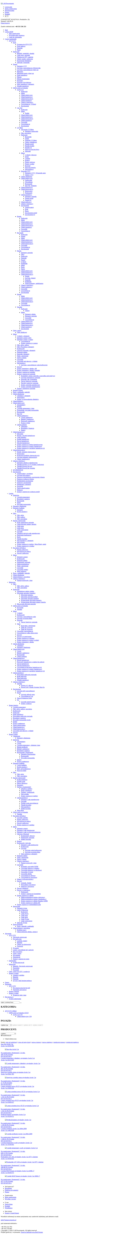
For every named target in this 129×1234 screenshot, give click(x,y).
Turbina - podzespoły (27, 792)
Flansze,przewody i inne (24, 580)
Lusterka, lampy (22, 941)
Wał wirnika (21, 542)
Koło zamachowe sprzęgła (25, 522)
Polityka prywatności (11, 1190)
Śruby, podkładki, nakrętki (21, 392)
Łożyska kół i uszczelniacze (26, 691)
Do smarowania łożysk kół (21, 988)
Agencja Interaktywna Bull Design (32, 1232)
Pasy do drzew (17, 952)
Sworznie (20, 486)
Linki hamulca (21, 437)
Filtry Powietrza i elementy (25, 347)
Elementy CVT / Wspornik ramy (35, 173)
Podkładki (24, 263)
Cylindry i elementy (23, 336)
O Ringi (23, 262)
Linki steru (20, 528)
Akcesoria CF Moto (27, 129)
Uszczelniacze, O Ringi (28, 104)
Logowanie (8, 7)
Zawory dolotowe (22, 888)
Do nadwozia (17, 939)
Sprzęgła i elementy (23, 354)
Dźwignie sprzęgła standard (30, 598)
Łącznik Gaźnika (22, 818)
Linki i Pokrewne (22, 910)
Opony (7, 982)
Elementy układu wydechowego (27, 463)
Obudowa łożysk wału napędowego (28, 533)
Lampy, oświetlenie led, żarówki (23, 950)
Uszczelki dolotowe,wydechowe (31, 870)
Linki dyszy (25, 913)
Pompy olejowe (30, 162)
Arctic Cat (20, 90)
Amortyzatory (29, 207)
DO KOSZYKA (6, 1056)
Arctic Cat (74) (17, 1014)
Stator (19, 502)
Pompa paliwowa (22, 550)
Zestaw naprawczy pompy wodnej (28, 640)
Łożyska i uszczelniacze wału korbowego (34, 365)
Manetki (19, 942)
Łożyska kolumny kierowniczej (27, 457)
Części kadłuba (22, 765)
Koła (14, 42)
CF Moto (20, 128)
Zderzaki (28, 151)
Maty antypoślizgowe (24, 769)
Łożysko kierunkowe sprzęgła (30, 377)
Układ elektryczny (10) (24, 1016)
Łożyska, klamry (30, 278)
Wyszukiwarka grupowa (16, 35)
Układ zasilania (22, 425)
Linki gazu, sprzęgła (23, 55)
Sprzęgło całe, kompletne (29, 379)
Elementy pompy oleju (24, 338)
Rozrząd (27, 166)
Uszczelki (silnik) (22, 569)
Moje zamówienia (10, 1197)
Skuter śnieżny (13, 705)
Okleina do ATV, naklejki (25, 57)
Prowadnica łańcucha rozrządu (26, 674)
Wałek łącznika (26, 808)
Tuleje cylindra (21, 358)
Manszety (20, 71)
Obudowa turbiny (26, 789)
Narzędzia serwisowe (20, 990)
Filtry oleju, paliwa (23, 345)
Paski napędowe (22, 75)
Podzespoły (28, 193)
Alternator (24, 426)
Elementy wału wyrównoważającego (29, 832)
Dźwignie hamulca (27, 595)
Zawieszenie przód (31, 213)
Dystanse (16, 948)
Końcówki (24, 912)
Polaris (19, 251)
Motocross (12, 582)
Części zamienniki (10, 39)
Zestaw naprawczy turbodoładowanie (29, 904)
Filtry (22, 254)
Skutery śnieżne (14, 991)
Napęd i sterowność (19, 521)
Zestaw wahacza (26, 703)
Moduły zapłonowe (23, 653)
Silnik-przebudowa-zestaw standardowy (33, 899)
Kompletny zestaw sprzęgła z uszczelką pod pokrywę (38, 376)
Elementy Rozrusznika (28, 754)
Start (6, 30)
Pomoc (7, 12)
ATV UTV (12, 935)
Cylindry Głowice (30, 155)
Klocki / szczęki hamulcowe (26, 435)
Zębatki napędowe (23, 86)
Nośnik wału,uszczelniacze (29, 803)
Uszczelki (24, 122)
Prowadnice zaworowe (28, 885)
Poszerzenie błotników (24, 61)
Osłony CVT (29, 175)
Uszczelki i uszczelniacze (25, 631)
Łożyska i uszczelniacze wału (26, 617)
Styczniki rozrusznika (24, 504)
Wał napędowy (26, 807)
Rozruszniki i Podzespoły (25, 752)
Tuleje (23, 269)
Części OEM (9, 32)
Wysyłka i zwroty (10, 1199)
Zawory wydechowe (23, 890)
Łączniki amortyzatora (28, 702)
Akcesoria (8, 933)
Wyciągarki (16, 955)
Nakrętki (19, 48)
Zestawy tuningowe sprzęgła (26, 388)
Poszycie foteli (21, 770)
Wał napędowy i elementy (25, 540)
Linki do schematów (15, 37)
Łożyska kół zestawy (23, 475)
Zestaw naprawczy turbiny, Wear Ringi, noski (31, 544)
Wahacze (20, 490)
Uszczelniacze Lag (27, 696)
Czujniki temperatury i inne (25, 408)
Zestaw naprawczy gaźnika (25, 638)
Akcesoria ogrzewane (20, 937)
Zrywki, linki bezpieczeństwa (22, 980)
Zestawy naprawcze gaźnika (26, 372)
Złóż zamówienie (14, 33)
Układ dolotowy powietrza (21, 577)
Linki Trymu (25, 919)
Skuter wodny (13, 734)
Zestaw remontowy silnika (25, 642)
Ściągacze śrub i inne (19, 995)
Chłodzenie (16, 736)
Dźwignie (20, 434)
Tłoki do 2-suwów (27, 627)
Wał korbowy (29, 169)
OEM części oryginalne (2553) (19, 1013)
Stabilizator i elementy (24, 484)
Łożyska (23, 848)
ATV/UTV (12, 41)
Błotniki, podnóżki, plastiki (25, 53)
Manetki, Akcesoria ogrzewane (23, 966)
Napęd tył (28, 200)
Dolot (27, 157)
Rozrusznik (28, 184)
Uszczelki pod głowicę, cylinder (27, 361)
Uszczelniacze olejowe (28, 875)
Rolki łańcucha (22, 676)
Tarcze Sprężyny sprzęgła (29, 381)
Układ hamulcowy (27, 97)
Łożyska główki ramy (28, 694)
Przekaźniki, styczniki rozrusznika (28, 410)
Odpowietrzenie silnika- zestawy (27, 932)
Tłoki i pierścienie (22, 356)
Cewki (19, 651)
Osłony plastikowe (31, 142)
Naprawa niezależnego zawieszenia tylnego (31, 477)
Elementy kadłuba (18, 508)
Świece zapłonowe (19, 723)
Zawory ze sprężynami (24, 636)
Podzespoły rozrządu (23, 562)
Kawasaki (20, 233)
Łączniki (19, 531)
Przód (19, 693)
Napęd (15, 64)
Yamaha (19, 307)
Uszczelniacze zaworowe (29, 877)
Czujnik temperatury (23, 497)
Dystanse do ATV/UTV (24, 44)
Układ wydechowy (27, 102)
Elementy (20, 510)
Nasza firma (8, 1204)
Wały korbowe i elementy (29, 854)
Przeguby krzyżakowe (24, 82)
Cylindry (20, 613)
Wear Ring (20, 810)
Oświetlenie (29, 182)
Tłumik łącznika (22, 539)
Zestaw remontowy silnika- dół (27, 368)
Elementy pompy (22, 557)
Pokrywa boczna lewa (32, 149)
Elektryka (16, 495)
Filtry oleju (20, 515)
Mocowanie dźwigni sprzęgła (26, 604)
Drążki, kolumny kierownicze (26, 452)
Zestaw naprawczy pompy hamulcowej (29, 446)
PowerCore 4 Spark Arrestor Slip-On (33, 687)
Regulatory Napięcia (27, 428)
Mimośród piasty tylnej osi (25, 73)
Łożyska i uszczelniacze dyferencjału (29, 68)
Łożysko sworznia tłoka (24, 618)
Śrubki (27, 113)
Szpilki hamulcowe (23, 439)
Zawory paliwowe (23, 553)
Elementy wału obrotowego (26, 830)
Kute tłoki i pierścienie (28, 626)
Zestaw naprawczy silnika (25, 895)
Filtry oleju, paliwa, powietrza (22, 709)
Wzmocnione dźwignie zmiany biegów (33, 602)
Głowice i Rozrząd (23, 834)
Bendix (19, 406)
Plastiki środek (29, 146)
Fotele (27, 138)
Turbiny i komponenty (24, 787)
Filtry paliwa (21, 517)
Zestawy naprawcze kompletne (31, 894)
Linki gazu (20, 526)
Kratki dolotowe (22, 779)
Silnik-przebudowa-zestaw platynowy (33, 897)
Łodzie (11, 493)
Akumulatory (21, 405)
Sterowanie (16, 906)
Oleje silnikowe (22, 332)
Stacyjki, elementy (31, 186)
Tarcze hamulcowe (23, 441)
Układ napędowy (26, 100)
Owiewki (20, 946)
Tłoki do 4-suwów (27, 629)
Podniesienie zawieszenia (25, 481)
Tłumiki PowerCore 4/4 (24, 466)
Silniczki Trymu (22, 923)
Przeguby (20, 80)
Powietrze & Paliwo (19, 548)
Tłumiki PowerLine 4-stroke (26, 468)
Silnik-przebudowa (23, 564)
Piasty (19, 50)
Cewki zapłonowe (27, 417)
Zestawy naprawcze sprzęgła (26, 374)
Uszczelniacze (25, 124)
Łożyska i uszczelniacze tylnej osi (27, 70)
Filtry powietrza (26, 133)
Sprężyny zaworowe (27, 886)
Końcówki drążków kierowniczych (28, 455)
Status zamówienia (11, 9)
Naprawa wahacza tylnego (25, 479)
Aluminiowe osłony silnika (25, 591)
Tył (18, 700)
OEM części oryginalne (20, 88)
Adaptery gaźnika (18, 975)
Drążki (27, 276)
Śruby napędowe (26, 790)
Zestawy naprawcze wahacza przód (28, 492)
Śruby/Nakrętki (18, 924)
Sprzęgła (19, 620)
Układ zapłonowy (26, 287)
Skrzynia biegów (30, 167)
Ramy (27, 211)
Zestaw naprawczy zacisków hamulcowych (31, 448)
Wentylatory (21, 397)
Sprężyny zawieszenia (24, 482)
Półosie (19, 77)
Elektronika (12, 961)
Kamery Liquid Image (12, 1213)
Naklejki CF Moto (31, 140)
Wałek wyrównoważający (25, 879)
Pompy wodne (29, 164)
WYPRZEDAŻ (18, 470)
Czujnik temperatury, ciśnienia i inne (28, 745)
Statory (23, 430)
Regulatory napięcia (23, 499)
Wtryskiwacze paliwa (24, 551)
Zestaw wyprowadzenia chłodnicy (28, 399)
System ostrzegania (15, 999)
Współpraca (8, 1208)
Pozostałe (16, 970)
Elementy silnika (30, 314)
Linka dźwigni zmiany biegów (26, 524)
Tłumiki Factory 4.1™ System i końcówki (30, 464)
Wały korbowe (21, 571)
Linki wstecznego (22, 530)
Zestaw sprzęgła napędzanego (30, 387)
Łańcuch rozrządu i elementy (26, 350)
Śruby (23, 267)
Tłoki (18, 624)
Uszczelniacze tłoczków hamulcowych (29, 667)
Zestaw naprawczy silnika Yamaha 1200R (34, 901)
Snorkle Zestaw (18, 390)
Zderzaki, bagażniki (23, 62)
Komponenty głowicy (28, 836)
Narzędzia (16, 968)
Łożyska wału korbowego (33, 850)
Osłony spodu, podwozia (25, 59)
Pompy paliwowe (22, 819)
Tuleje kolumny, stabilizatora (34, 283)
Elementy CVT (22, 66)
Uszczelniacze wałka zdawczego (27, 633)
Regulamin (8, 1188)
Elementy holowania (31, 131)
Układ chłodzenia (26, 176)
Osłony (27, 310)
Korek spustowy (22, 511)
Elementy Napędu (30, 196)
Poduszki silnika (22, 352)
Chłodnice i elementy (23, 396)
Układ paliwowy (26, 202)
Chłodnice (20, 645)
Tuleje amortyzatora (23, 488)
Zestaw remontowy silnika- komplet (28, 370)
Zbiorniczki (16, 957)
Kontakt (7, 14)
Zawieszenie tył (30, 214)
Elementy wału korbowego (29, 845)
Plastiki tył (28, 147)
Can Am (19, 108)
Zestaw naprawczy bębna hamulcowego (30, 444)
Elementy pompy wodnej (25, 339)
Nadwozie (16, 52)
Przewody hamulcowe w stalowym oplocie (30, 662)
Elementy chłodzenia (19, 506)
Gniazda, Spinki (26, 883)
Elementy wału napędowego (30, 799)
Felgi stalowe (21, 46)
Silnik (23, 93)
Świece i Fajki (25, 423)
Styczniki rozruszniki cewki (22, 720)
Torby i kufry (17, 953)
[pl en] (66, 16)
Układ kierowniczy (27, 99)
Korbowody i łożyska (24, 843)
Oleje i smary (17, 330)
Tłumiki (19, 684)
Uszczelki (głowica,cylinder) (30, 868)
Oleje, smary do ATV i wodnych (19, 971)
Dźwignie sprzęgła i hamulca (26, 593)
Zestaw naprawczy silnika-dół (30, 903)
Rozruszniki (21, 412)
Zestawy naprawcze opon (21, 959)
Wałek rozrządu (26, 839)
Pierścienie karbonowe (24, 535)
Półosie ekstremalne (23, 79)
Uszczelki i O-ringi (27, 872)
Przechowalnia (9, 10)
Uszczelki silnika (26, 874)
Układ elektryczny (27, 95)
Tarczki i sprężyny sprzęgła (29, 383)
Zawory (19, 367)
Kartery (27, 160)
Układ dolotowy (18, 401)
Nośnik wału (21, 781)
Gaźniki (27, 158)
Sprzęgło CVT (25, 171)
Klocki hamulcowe (23, 660)
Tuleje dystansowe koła (24, 698)
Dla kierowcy (9, 997)
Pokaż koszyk (5, 23)
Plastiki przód (29, 144)
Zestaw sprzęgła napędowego (30, 385)
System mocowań (18, 962)
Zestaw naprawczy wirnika (25, 546)
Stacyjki (19, 414)
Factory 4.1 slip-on (27, 685)
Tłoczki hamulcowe (23, 443)
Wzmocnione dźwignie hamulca (31, 600)
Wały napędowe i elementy (25, 84)
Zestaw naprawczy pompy (29, 343)
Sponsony (20, 785)
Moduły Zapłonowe (27, 419)
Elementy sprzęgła (27, 253)
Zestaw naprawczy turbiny (29, 796)
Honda (19, 216)
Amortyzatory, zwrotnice (25, 473)
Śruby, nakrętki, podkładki (25, 926)
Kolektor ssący (21, 930)
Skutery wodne (14, 973)
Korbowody (21, 348)
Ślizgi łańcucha (22, 678)
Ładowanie (28, 180)
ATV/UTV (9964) (11, 1011)
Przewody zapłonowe (28, 421)
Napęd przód (29, 198)
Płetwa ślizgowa (22, 783)
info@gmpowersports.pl (8, 1220)
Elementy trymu (22, 908)
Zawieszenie (25, 106)
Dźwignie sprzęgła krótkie (29, 597)
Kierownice (28, 191)
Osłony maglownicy (23, 459)
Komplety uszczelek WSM (29, 866)
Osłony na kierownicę (24, 944)
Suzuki (19, 294)
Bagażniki (28, 137)
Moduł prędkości (22, 747)
